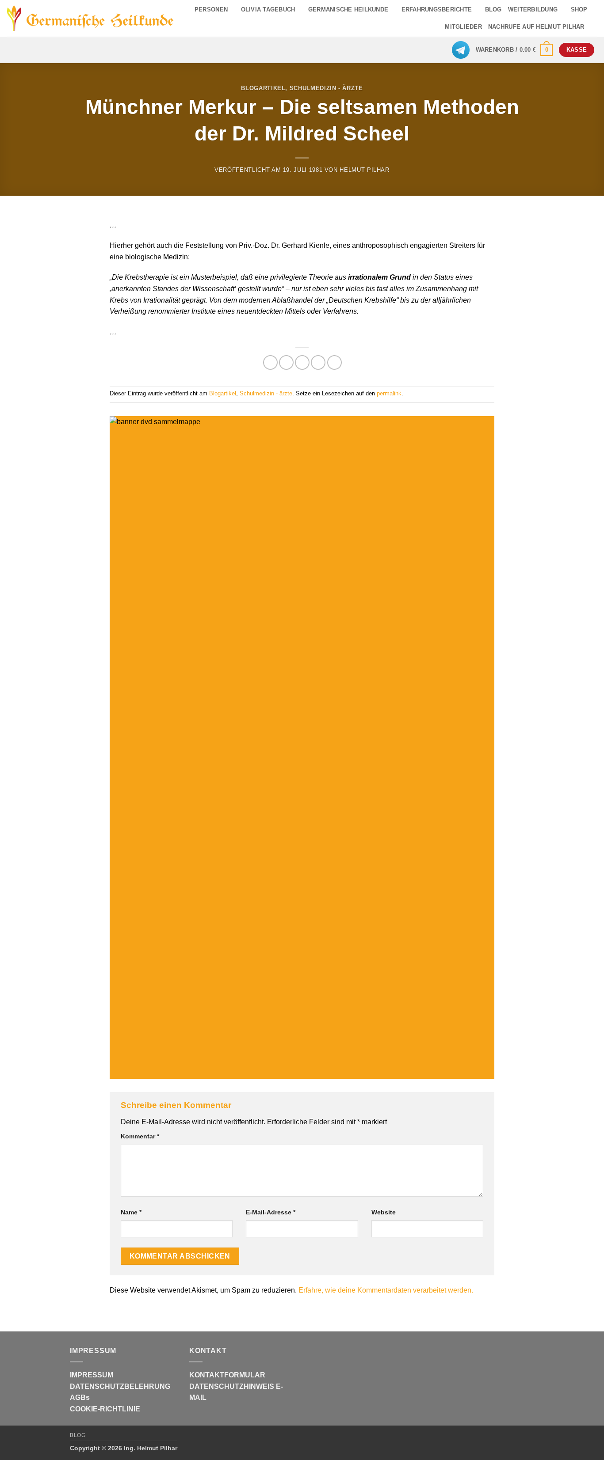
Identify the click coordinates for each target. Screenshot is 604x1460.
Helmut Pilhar (364, 170)
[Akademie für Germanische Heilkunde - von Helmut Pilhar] (90, 18)
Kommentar (140, 1136)
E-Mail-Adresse (270, 1212)
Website (383, 1212)
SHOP (579, 9)
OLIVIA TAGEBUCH (268, 9)
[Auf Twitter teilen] (286, 362)
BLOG (493, 9)
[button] (514, 50)
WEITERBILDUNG (533, 9)
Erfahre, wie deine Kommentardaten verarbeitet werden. (385, 1290)
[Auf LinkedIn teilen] (334, 362)
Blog (77, 1435)
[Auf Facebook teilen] (270, 362)
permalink (389, 393)
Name (131, 1212)
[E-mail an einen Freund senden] (302, 362)
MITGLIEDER (463, 26)
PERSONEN (211, 9)
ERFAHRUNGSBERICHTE (436, 9)
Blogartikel (263, 88)
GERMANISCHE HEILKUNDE (348, 9)
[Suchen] (594, 27)
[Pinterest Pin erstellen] (318, 362)
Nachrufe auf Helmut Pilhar (536, 26)
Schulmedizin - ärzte (326, 88)
